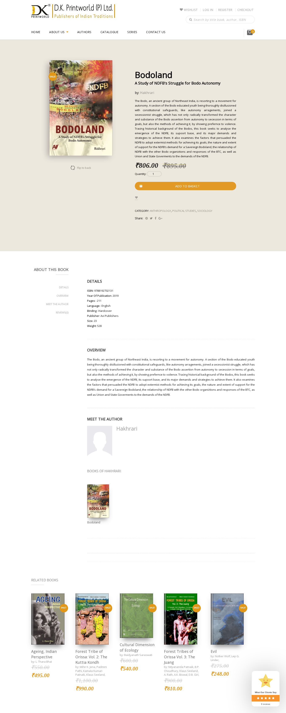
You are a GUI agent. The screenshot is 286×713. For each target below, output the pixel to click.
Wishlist (191, 10)
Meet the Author (57, 304)
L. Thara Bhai (44, 662)
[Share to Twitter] (151, 218)
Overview (62, 296)
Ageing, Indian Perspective (44, 654)
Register (225, 10)
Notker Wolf (222, 656)
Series (132, 32)
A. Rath (168, 675)
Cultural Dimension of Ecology (137, 647)
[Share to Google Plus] (160, 218)
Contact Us (155, 32)
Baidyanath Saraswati (138, 655)
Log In (208, 10)
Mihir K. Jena (87, 667)
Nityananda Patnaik (180, 667)
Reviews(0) (62, 312)
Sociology (204, 211)
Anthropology (160, 211)
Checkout (245, 10)
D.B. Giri (193, 675)
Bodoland (93, 522)
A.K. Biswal (180, 675)
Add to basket (187, 186)
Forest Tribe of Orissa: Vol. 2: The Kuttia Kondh (91, 657)
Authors (84, 32)
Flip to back (84, 168)
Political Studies (184, 211)
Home (35, 32)
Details (63, 287)
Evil (214, 651)
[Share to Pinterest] (146, 218)
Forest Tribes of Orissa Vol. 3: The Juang (179, 657)
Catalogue (109, 32)
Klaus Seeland (95, 675)
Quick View (136, 615)
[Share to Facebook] (155, 218)
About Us (56, 32)
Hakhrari (147, 92)
